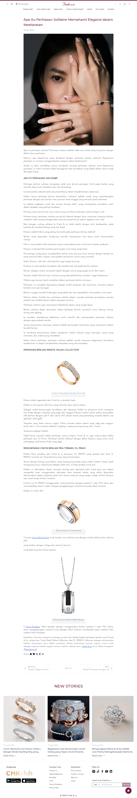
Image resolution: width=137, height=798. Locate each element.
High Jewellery (43, 9)
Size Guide (52, 777)
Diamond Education (55, 774)
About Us (74, 777)
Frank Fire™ (28, 9)
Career (73, 781)
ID (7, 4)
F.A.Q (51, 781)
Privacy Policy (54, 788)
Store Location (76, 771)
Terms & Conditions (55, 784)
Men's (89, 9)
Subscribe (126, 785)
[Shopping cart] (125, 4)
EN (12, 4)
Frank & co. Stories (77, 774)
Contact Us (53, 771)
